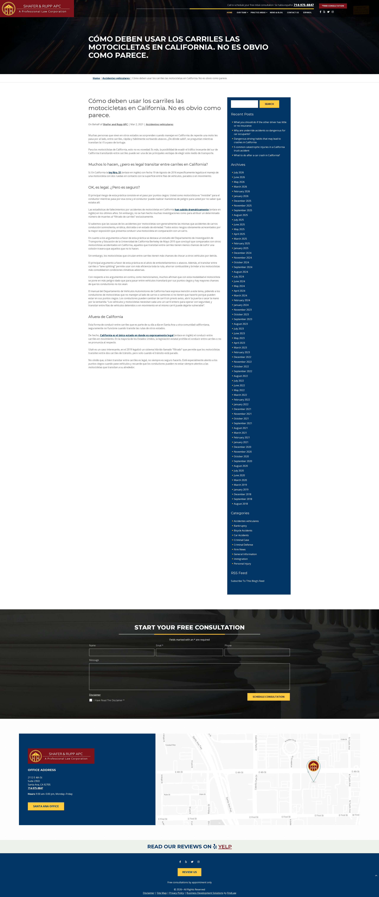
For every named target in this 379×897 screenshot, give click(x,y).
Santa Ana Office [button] (46, 806)
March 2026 (240, 186)
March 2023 (240, 347)
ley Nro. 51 (115, 172)
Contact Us (293, 12)
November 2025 (243, 205)
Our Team (241, 12)
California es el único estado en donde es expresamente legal (137, 335)
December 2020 (242, 447)
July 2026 (239, 172)
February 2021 (242, 437)
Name (92, 645)
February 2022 (242, 399)
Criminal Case (241, 540)
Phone (228, 645)
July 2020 (239, 470)
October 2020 (241, 456)
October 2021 (241, 418)
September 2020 (243, 461)
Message (94, 660)
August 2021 (241, 428)
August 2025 (241, 215)
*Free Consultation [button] (333, 6)
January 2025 (241, 248)
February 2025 (242, 243)
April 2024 (239, 290)
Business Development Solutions (205, 893)
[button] (376, 876)
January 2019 (241, 489)
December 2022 (242, 357)
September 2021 (243, 423)
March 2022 (240, 395)
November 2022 (243, 361)
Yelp (225, 846)
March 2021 (240, 432)
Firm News (240, 549)
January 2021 (241, 442)
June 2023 (239, 333)
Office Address (42, 770)
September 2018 (243, 499)
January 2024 (241, 305)
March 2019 (240, 484)
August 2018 (241, 503)
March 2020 (240, 480)
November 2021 (243, 413)
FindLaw (231, 893)
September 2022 (243, 371)
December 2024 (242, 253)
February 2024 (242, 300)
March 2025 (240, 238)
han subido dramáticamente (192, 209)
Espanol (307, 12)
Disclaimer (95, 694)
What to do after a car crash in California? (257, 155)
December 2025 (242, 200)
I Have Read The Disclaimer (109, 700)
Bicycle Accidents (243, 530)
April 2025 (239, 234)
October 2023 (241, 314)
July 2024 (239, 276)
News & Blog (276, 12)
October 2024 (241, 262)
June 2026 (239, 177)
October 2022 (241, 366)
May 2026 (239, 182)
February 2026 (242, 191)
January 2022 (241, 404)
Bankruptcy (240, 525)
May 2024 (239, 286)
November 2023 (243, 309)
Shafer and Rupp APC (115, 124)
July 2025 (239, 219)
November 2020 (243, 451)
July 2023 (239, 328)
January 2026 (241, 196)
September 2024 (243, 267)
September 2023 (243, 319)
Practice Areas (258, 12)
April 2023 (239, 342)
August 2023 (241, 324)
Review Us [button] (189, 872)
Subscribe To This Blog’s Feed (247, 581)
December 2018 (242, 494)
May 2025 (239, 229)
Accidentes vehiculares (159, 124)
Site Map (162, 893)
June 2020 (239, 475)
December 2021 (242, 409)
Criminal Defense (243, 544)
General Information (245, 554)
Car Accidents (241, 535)
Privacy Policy (176, 893)
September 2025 (243, 210)
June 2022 (239, 385)
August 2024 (241, 271)
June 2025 (239, 224)
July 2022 (239, 380)
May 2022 (239, 390)
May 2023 (239, 338)
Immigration (241, 559)
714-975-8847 (304, 5)
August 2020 (241, 466)
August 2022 (241, 376)
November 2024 (243, 257)
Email (159, 645)
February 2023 (242, 352)
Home (229, 12)
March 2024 (240, 295)
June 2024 (239, 281)
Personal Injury (242, 563)
